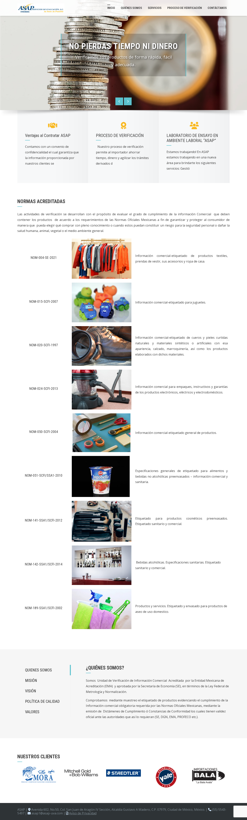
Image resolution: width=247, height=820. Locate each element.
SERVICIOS (155, 8)
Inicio (111, 8)
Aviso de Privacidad (82, 813)
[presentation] (119, 101)
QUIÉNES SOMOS (131, 8)
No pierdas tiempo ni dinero (123, 46)
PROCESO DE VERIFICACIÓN (184, 8)
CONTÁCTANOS (217, 8)
